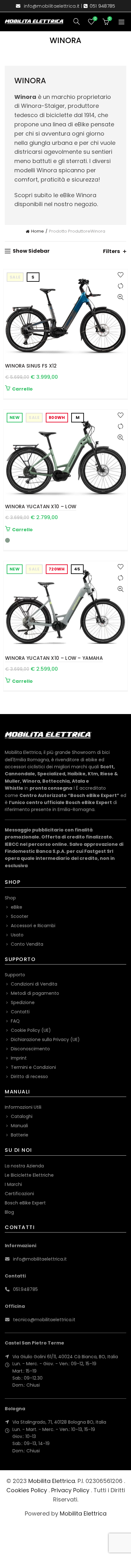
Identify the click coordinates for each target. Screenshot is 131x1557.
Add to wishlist (120, 274)
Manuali (19, 1125)
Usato (17, 935)
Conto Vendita (27, 944)
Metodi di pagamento (35, 993)
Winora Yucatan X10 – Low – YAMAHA (54, 658)
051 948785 (102, 6)
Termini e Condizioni (33, 1067)
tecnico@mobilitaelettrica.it (44, 1319)
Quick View (120, 297)
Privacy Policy (70, 1490)
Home (37, 231)
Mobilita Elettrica (51, 1481)
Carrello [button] (22, 681)
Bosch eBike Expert (25, 1203)
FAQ (15, 1021)
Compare (120, 286)
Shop (10, 898)
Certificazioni (19, 1193)
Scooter (19, 916)
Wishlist (95, 19)
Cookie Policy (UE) (31, 1030)
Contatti (20, 1012)
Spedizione (23, 1002)
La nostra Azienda (24, 1166)
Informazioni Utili (23, 1107)
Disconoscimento (30, 1049)
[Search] (77, 21)
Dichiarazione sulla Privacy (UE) (45, 1039)
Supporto (15, 975)
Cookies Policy (26, 1490)
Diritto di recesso (29, 1076)
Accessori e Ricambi (33, 925)
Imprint (19, 1058)
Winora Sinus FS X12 (31, 365)
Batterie (19, 1135)
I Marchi (13, 1184)
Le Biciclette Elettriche (29, 1175)
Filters (111, 251)
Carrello (22, 389)
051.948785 (25, 1289)
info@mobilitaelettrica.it (52, 6)
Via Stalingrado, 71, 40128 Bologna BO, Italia (59, 1422)
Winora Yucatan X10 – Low (40, 506)
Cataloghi (21, 1116)
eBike (16, 907)
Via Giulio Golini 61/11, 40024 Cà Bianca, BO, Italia (65, 1356)
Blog (9, 1212)
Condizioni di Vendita (34, 984)
